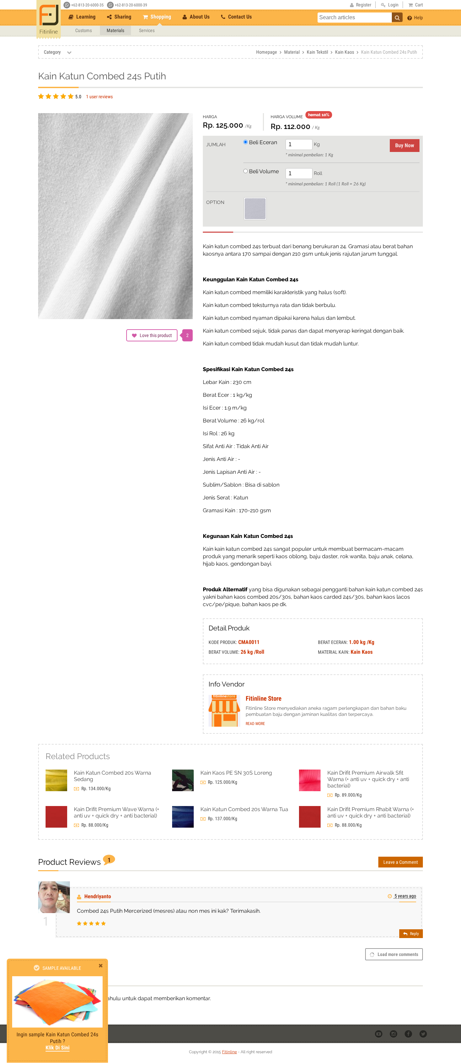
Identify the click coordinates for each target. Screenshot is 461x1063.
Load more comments (397, 954)
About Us (199, 17)
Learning (85, 17)
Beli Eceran (262, 142)
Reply (414, 933)
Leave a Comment (400, 862)
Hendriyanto (97, 896)
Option (215, 202)
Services (147, 30)
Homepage (266, 52)
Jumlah (215, 144)
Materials (115, 30)
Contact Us (239, 17)
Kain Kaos (344, 52)
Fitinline (229, 1051)
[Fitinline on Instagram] (394, 1033)
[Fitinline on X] (423, 1033)
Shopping (160, 17)
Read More (255, 723)
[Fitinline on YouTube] (379, 1033)
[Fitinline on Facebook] (409, 1033)
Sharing (122, 17)
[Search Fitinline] (397, 17)
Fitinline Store (263, 698)
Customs (83, 30)
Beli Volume (263, 171)
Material (292, 52)
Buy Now (404, 145)
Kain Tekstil (317, 52)
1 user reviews (99, 96)
